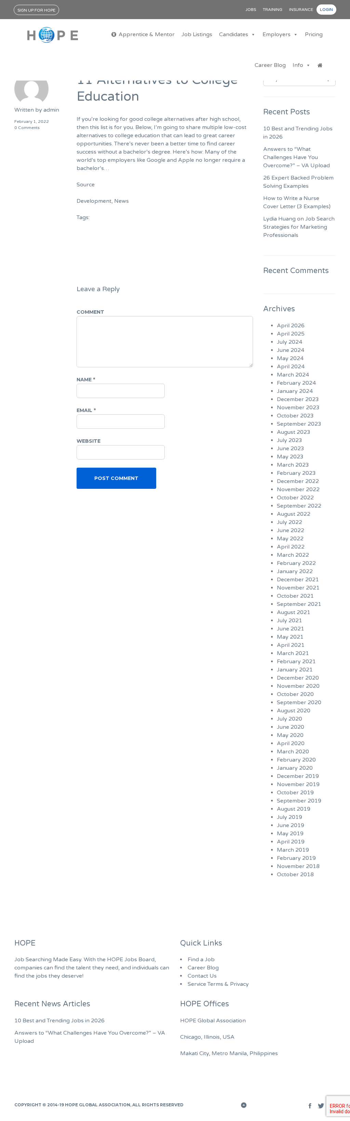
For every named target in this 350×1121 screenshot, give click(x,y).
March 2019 (293, 850)
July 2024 (289, 342)
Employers (276, 34)
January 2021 (295, 669)
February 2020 (296, 759)
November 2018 (298, 866)
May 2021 (290, 637)
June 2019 (290, 825)
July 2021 (289, 620)
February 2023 (296, 473)
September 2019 (299, 800)
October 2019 (295, 792)
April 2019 (291, 841)
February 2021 (296, 661)
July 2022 (289, 522)
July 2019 (289, 817)
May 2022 (290, 538)
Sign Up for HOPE (36, 10)
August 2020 (293, 710)
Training (272, 9)
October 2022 (295, 497)
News (121, 201)
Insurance (301, 9)
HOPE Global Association (97, 1104)
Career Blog (270, 65)
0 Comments (27, 127)
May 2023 (290, 456)
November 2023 (298, 407)
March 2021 (293, 653)
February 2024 (296, 383)
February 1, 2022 (31, 121)
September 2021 (299, 604)
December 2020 (298, 678)
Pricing (314, 34)
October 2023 (295, 415)
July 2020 (289, 718)
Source (86, 184)
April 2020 (291, 743)
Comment (90, 312)
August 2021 (293, 612)
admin (51, 110)
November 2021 (298, 587)
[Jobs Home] (320, 65)
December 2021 (298, 579)
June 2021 (290, 628)
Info (298, 65)
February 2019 (296, 858)
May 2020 (290, 735)
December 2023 (298, 399)
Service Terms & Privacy (218, 984)
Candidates (233, 34)
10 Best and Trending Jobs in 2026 (59, 1020)
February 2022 (296, 563)
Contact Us (202, 976)
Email (86, 410)
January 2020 (295, 768)
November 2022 (298, 489)
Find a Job (201, 959)
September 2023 (299, 424)
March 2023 (293, 465)
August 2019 (293, 809)
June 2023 (290, 448)
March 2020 (293, 751)
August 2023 (293, 432)
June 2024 (290, 350)
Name (86, 380)
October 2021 (295, 596)
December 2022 (298, 481)
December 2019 (298, 776)
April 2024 (291, 366)
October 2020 (295, 694)
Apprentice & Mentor (147, 34)
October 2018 (295, 874)
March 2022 (293, 555)
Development (94, 201)
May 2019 (290, 833)
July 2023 (289, 440)
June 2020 (290, 727)
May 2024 (290, 358)
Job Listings (196, 34)
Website (88, 441)
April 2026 (291, 325)
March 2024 (293, 374)
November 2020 (298, 686)
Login (326, 9)
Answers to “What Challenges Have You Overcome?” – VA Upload (296, 157)
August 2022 (293, 514)
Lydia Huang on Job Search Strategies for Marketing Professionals (299, 227)
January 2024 (295, 391)
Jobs (250, 9)
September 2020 (299, 702)
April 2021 (291, 645)
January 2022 (295, 571)
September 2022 (299, 505)
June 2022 (290, 530)
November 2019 (298, 784)
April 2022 (291, 546)
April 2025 (291, 333)
